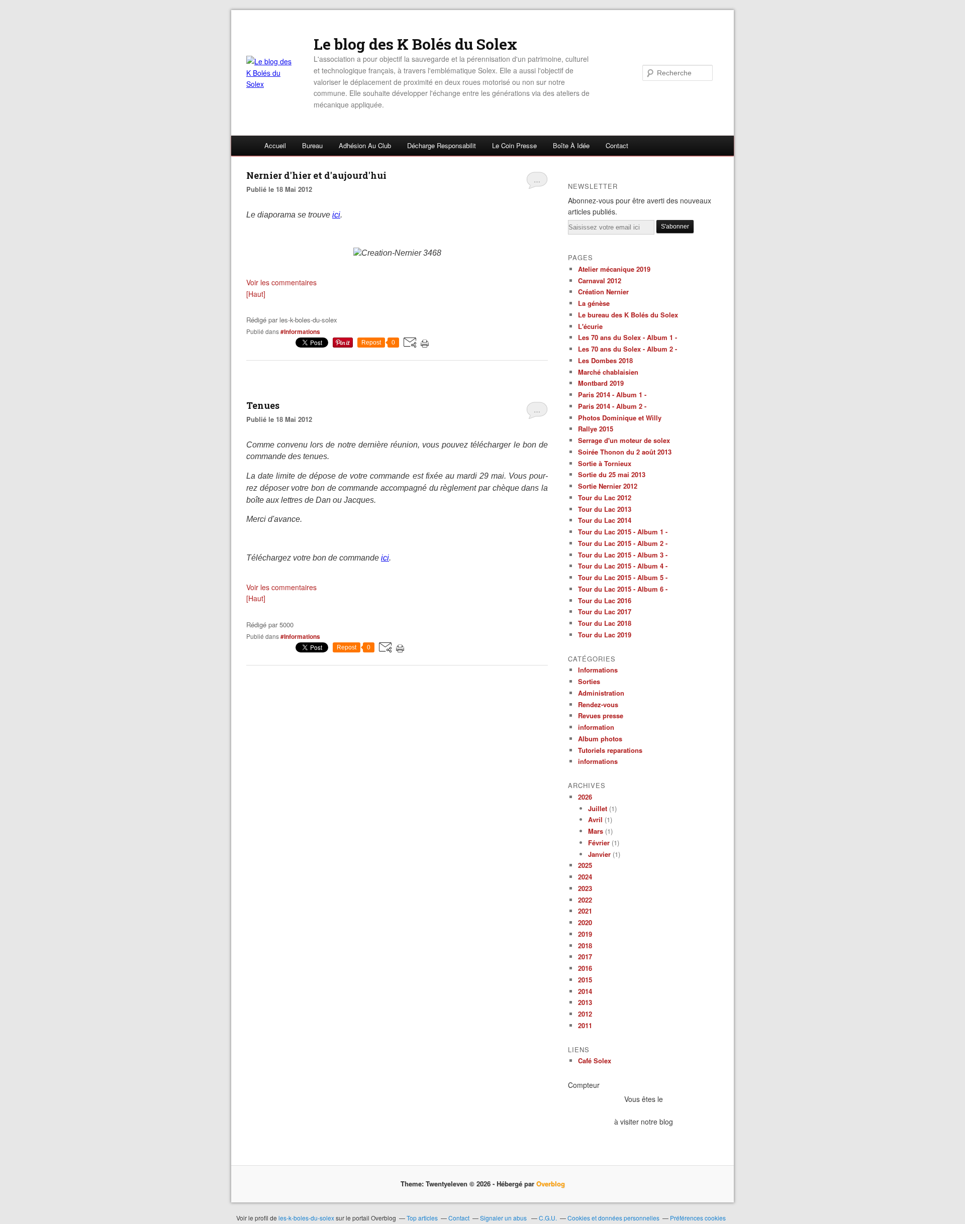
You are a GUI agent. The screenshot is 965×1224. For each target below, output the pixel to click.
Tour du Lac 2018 (604, 623)
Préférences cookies (698, 1217)
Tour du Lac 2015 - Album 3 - (622, 555)
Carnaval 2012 (599, 280)
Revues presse (600, 715)
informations (598, 761)
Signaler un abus (504, 1217)
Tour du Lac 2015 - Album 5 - (622, 577)
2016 (585, 968)
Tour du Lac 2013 (604, 509)
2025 (585, 865)
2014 (585, 991)
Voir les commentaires (281, 282)
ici (336, 214)
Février (599, 842)
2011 (585, 1025)
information (596, 727)
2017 (585, 956)
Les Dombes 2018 (605, 360)
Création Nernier (603, 291)
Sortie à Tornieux (604, 463)
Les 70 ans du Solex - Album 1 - (627, 337)
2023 (585, 888)
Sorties (589, 681)
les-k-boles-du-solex (306, 1217)
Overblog (550, 1183)
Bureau (312, 145)
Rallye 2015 (595, 428)
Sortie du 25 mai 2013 (611, 474)
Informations (598, 670)
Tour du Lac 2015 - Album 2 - (622, 543)
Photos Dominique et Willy (619, 417)
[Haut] (255, 294)
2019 (585, 934)
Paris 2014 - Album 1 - (612, 394)
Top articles (422, 1217)
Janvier (599, 854)
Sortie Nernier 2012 (607, 486)
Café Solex (594, 1060)
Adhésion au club (365, 145)
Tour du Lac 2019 (604, 634)
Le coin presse (514, 145)
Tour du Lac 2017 (604, 611)
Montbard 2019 (601, 383)
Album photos (600, 738)
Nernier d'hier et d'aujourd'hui (316, 175)
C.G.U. (548, 1217)
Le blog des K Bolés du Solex (415, 44)
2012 (585, 1014)
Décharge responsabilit (441, 145)
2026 (585, 797)
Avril (595, 819)
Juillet (597, 808)
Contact (617, 145)
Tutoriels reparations (610, 750)
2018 (585, 945)
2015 (585, 979)
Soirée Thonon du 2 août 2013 (624, 452)
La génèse (594, 303)
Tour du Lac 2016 (604, 600)
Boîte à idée (571, 145)
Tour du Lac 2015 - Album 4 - (622, 566)
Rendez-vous (598, 704)
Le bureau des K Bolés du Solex (628, 314)
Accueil (275, 145)
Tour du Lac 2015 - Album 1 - (622, 531)
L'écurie (590, 326)
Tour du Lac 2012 (604, 497)
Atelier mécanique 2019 (614, 269)
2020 (585, 922)
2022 (585, 900)
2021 (585, 911)
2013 (585, 1002)
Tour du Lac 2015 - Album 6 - (622, 589)
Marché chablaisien (608, 372)
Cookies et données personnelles (613, 1217)
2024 (585, 876)
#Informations (300, 331)
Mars (595, 831)
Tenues (262, 405)
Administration (601, 693)
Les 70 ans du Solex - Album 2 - (627, 349)
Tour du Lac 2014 (604, 520)
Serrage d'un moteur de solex (624, 440)
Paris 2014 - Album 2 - (612, 406)
